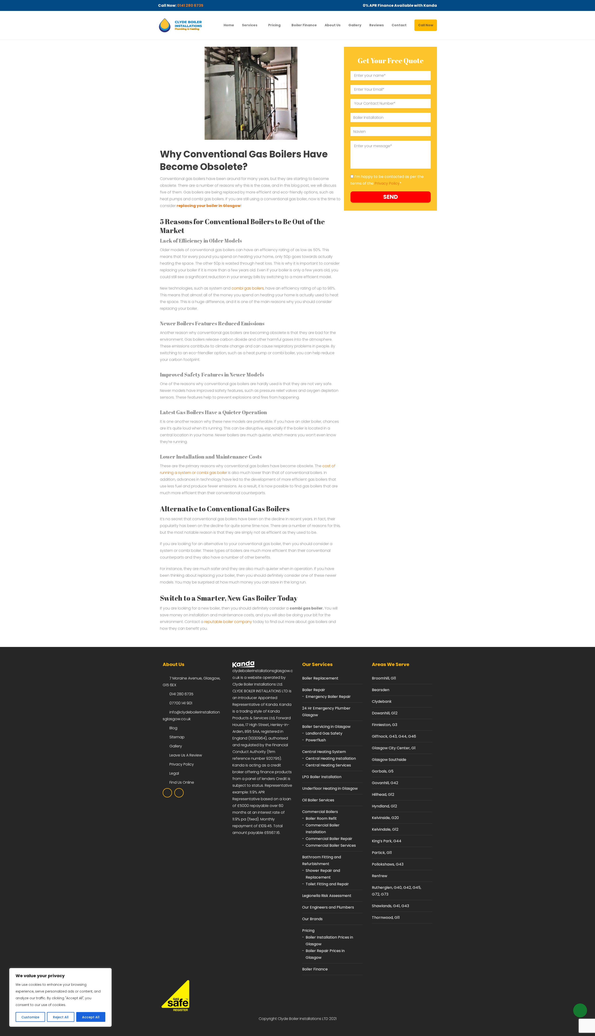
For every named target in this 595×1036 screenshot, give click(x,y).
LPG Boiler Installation (321, 776)
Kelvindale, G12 (385, 829)
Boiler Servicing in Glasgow (326, 726)
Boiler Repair (313, 690)
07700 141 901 (180, 703)
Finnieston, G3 (384, 724)
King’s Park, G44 (386, 841)
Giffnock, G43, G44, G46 (394, 736)
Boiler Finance (304, 25)
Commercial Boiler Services (331, 845)
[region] (60, 997)
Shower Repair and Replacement (323, 874)
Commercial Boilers (320, 811)
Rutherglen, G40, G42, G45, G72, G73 (396, 891)
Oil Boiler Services (318, 800)
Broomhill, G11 (384, 678)
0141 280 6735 (190, 5)
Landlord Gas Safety (324, 733)
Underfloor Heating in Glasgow (330, 788)
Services (249, 25)
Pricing (274, 25)
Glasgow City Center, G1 (394, 748)
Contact (399, 25)
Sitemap (177, 737)
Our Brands (312, 919)
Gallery (354, 25)
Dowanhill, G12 (384, 713)
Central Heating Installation (331, 758)
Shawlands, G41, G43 (390, 906)
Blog (173, 728)
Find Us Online (181, 782)
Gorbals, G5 (382, 771)
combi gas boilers (247, 288)
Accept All (90, 1017)
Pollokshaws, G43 (387, 864)
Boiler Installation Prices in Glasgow (329, 941)
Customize (30, 1017)
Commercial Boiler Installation (323, 829)
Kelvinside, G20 (385, 817)
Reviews (376, 25)
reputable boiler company (228, 621)
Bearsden (380, 690)
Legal (174, 773)
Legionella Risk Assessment (326, 895)
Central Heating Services (328, 765)
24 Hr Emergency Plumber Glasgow (326, 712)
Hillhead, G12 (383, 794)
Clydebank (382, 701)
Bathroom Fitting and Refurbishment (321, 860)
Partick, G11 (382, 852)
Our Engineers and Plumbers (328, 907)
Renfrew (379, 876)
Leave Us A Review (185, 755)
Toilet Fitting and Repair (327, 884)
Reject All (61, 1017)
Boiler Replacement (320, 678)
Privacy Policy (387, 183)
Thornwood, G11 (386, 917)
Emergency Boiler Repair (328, 696)
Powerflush (316, 740)
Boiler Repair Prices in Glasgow (325, 954)
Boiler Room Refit (321, 818)
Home (229, 25)
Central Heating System (324, 751)
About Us (332, 25)
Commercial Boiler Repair (329, 838)
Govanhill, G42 (385, 783)
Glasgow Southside (389, 759)
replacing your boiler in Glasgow (209, 205)
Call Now (425, 25)
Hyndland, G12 (384, 806)
